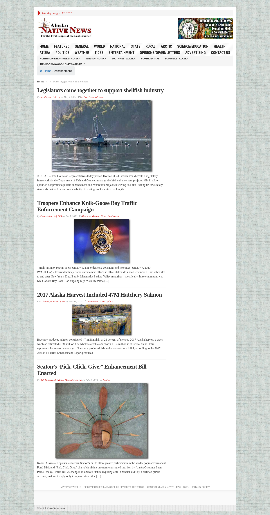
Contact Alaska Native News (164, 487)
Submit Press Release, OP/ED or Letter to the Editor (114, 487)
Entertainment (121, 52)
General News (99, 216)
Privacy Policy (201, 487)
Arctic (166, 46)
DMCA (186, 487)
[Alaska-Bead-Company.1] (205, 28)
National (117, 46)
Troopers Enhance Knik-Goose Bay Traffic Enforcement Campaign (87, 206)
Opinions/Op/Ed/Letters (160, 52)
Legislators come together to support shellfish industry (100, 90)
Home (47, 71)
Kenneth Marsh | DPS (51, 216)
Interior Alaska (96, 58)
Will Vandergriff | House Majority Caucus (61, 379)
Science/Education (192, 46)
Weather (82, 52)
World (99, 46)
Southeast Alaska (176, 58)
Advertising (195, 52)
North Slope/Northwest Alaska (60, 58)
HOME (44, 46)
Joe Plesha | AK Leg (50, 97)
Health (220, 46)
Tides (99, 52)
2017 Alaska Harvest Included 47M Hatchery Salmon (99, 294)
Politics (62, 52)
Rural (151, 46)
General (82, 46)
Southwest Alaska (124, 58)
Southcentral (150, 58)
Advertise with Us (70, 487)
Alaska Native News (55, 508)
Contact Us (220, 52)
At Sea (45, 52)
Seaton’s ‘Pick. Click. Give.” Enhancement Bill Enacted (91, 369)
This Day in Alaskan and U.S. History (62, 64)
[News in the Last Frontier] (65, 28)
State (135, 46)
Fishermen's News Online (52, 301)
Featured (61, 46)
